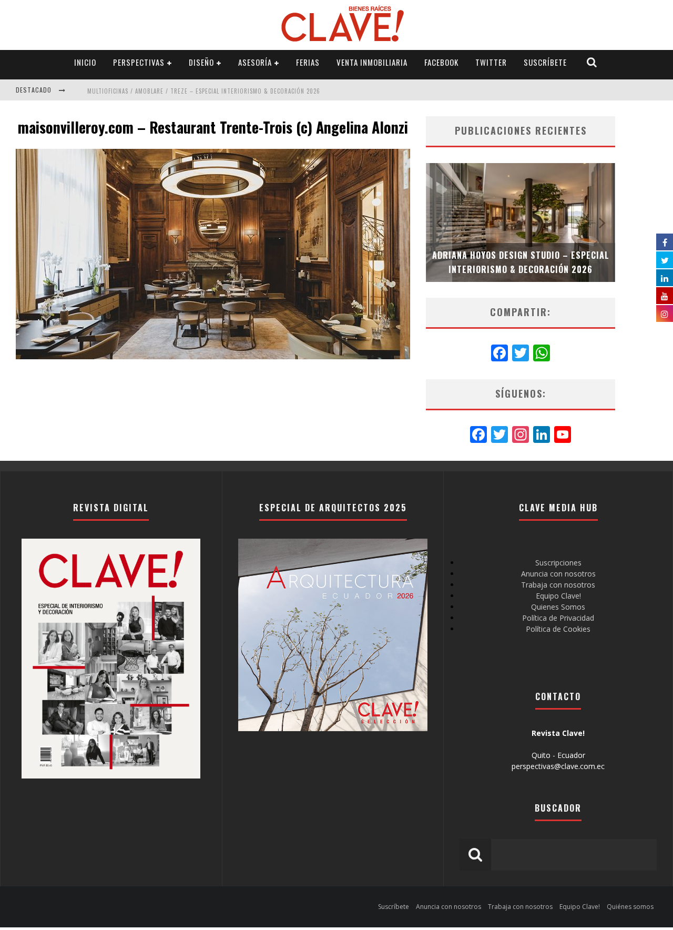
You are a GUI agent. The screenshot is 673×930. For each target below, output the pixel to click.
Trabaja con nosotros (558, 585)
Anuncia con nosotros (558, 574)
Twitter (491, 62)
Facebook (441, 62)
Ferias (308, 62)
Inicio (85, 62)
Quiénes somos (630, 906)
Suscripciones (558, 563)
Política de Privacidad (558, 618)
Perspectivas (139, 62)
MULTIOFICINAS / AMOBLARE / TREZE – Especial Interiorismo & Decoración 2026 (203, 91)
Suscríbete (545, 62)
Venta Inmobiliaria (371, 62)
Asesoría (255, 62)
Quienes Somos (558, 607)
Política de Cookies (558, 629)
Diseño (201, 62)
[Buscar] (592, 62)
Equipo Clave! (558, 596)
